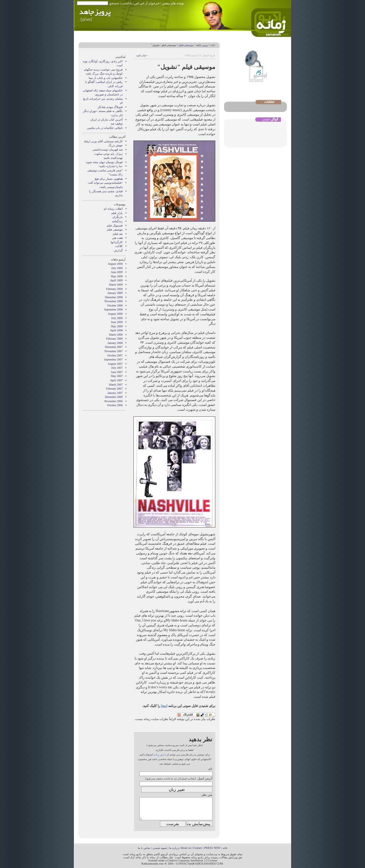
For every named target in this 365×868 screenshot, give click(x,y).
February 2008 (114, 338)
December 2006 (114, 396)
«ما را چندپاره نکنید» (110, 166)
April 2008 (116, 330)
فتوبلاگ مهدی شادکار (110, 107)
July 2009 (117, 268)
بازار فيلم (117, 213)
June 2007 (117, 372)
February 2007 (114, 388)
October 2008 (115, 305)
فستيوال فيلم (115, 225)
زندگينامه (117, 221)
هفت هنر (117, 237)
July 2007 (117, 367)
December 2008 (114, 297)
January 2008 (115, 342)
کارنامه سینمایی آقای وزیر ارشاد (103, 141)
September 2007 (113, 359)
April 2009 (116, 280)
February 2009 (114, 288)
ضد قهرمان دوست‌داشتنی (107, 149)
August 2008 (115, 313)
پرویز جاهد (202, 45)
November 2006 (113, 401)
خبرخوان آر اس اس (147, 3)
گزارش (118, 250)
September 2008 (113, 309)
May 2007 (117, 376)
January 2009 (115, 292)
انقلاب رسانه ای (113, 208)
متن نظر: (206, 794)
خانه (212, 45)
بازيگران (117, 216)
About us (185, 847)
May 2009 (117, 276)
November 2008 (113, 301)
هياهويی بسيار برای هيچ (109, 178)
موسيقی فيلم (186, 45)
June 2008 (117, 322)
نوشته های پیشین (173, 3)
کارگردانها (117, 242)
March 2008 (116, 334)
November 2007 (113, 351)
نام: (210, 768)
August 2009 (115, 263)
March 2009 (116, 284)
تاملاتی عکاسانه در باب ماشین (105, 127)
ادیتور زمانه (160, 754)
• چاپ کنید (141, 55)
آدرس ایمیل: (204, 778)
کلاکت (119, 246)
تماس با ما (144, 847)
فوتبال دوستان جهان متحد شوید (104, 162)
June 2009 (117, 272)
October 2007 (115, 355)
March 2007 (116, 384)
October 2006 (115, 405)
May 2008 (117, 326)
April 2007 (116, 380)
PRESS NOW (212, 847)
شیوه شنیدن (160, 847)
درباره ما (174, 847)
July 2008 (117, 318)
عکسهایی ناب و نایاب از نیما (106, 77)
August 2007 (115, 363)
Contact (197, 847)
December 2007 (114, 346)
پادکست (126, 3)
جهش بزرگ (115, 145)
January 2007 (115, 392)
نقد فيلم (118, 233)
